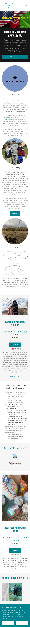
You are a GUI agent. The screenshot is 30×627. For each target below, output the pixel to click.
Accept (22, 623)
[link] (11, 8)
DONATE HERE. (15, 377)
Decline (8, 623)
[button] (26, 5)
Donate (15, 214)
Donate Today (15, 57)
